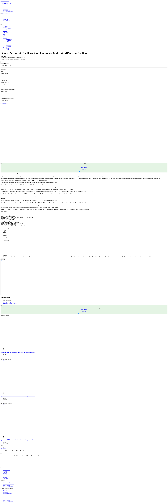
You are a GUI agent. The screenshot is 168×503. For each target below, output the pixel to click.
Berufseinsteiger (9, 45)
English (7, 49)
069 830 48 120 (6, 485)
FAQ (4, 35)
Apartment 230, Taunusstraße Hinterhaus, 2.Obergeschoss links (18, 440)
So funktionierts (6, 26)
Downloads (8, 46)
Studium (7, 43)
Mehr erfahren (84, 167)
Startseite (5, 471)
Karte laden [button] (84, 311)
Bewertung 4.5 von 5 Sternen (7, 3)
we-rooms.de (9, 455)
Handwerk (5, 32)
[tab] (3, 103)
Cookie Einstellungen (7, 493)
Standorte (5, 31)
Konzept (7, 41)
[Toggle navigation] (1, 24)
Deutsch (7, 48)
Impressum (5, 492)
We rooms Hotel (6, 470)
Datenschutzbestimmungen (160, 256)
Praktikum (8, 42)
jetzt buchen (3, 360)
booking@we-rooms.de (8, 486)
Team (4, 34)
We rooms (5, 38)
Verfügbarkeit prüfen (5, 63)
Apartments (8, 28)
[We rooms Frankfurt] (5, 13)
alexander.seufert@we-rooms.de (9, 303)
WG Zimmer (8, 29)
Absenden (3, 259)
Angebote (5, 27)
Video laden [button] (84, 169)
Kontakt (4, 36)
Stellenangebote (9, 39)
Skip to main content (5, 1)
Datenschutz (5, 490)
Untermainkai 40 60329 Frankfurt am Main (8, 483)
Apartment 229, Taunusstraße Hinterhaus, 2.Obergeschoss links (18, 396)
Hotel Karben (8, 40)
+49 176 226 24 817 (7, 302)
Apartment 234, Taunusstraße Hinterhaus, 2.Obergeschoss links (18, 352)
